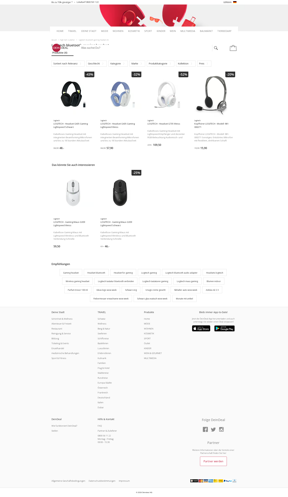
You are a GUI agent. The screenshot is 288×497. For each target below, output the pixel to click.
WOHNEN (148, 328)
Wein (173, 31)
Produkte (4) (59, 52)
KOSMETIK (149, 333)
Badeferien (103, 343)
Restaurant (57, 328)
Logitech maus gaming (187, 281)
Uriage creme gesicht (156, 290)
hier (224, 453)
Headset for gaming (123, 272)
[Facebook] (205, 430)
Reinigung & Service (61, 333)
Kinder (161, 31)
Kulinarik (102, 358)
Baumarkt (206, 31)
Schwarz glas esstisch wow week (152, 298)
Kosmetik (134, 31)
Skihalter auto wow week (185, 290)
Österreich (103, 387)
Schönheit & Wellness (62, 318)
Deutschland (104, 397)
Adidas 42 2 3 (212, 290)
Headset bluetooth (96, 272)
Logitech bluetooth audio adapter (182, 272)
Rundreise (103, 377)
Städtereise (103, 372)
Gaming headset (71, 272)
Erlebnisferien (104, 353)
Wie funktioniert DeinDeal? (64, 425)
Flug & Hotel (104, 367)
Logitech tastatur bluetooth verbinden (116, 281)
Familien (102, 362)
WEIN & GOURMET (153, 353)
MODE (147, 323)
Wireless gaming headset (77, 281)
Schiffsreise (103, 338)
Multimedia (187, 31)
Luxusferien (103, 348)
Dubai (101, 407)
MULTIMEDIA (150, 358)
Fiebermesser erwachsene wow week (111, 298)
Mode (104, 31)
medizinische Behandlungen (65, 353)
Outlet (147, 343)
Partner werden (213, 461)
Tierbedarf (224, 31)
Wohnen (118, 31)
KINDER (147, 348)
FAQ (100, 425)
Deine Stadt (88, 31)
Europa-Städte (105, 382)
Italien (101, 402)
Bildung (55, 338)
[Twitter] (213, 430)
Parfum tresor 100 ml (78, 290)
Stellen (55, 430)
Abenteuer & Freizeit (61, 323)
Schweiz (101, 318)
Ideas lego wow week (106, 290)
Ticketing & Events (60, 343)
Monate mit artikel (184, 298)
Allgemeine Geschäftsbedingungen (68, 480)
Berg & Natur (104, 328)
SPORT (147, 338)
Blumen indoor (214, 281)
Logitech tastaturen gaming (155, 281)
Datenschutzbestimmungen (102, 480)
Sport (148, 31)
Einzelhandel (58, 348)
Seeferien (102, 333)
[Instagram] (221, 430)
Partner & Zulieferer (107, 430)
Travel (72, 31)
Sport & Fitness (59, 358)
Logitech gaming (149, 272)
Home (60, 31)
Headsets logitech (214, 272)
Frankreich (103, 392)
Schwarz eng (131, 290)
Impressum (124, 480)
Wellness (102, 323)
